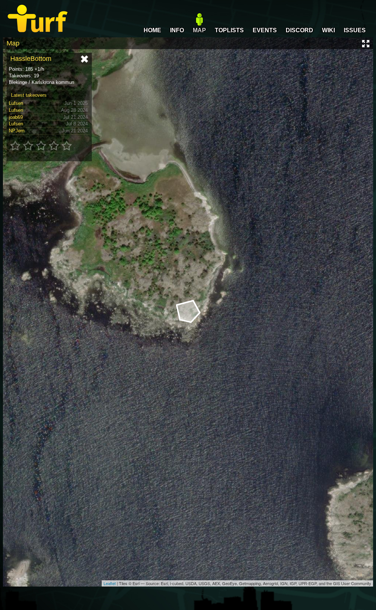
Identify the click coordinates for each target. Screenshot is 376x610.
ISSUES (355, 30)
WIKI (328, 30)
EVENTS (265, 30)
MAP (199, 30)
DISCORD (299, 30)
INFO (177, 30)
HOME (152, 30)
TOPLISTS (229, 30)
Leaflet (110, 583)
